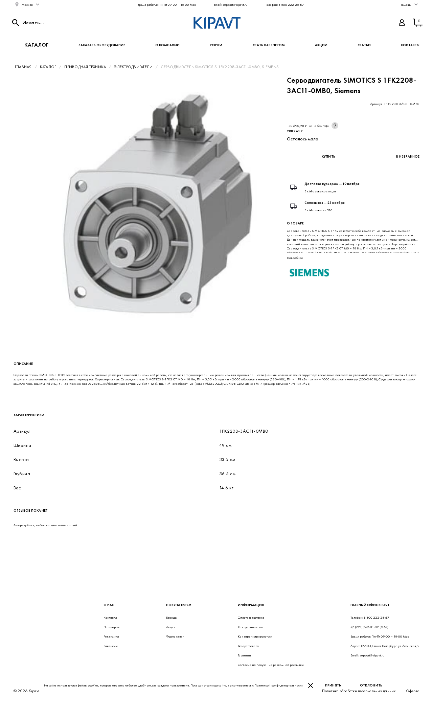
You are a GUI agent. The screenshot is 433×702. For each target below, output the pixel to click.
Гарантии (244, 655)
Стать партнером (269, 45)
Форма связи (175, 636)
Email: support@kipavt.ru (230, 4)
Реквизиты (111, 636)
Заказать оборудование (101, 45)
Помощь (405, 4)
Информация (251, 605)
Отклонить (371, 685)
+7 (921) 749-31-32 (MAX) (369, 627)
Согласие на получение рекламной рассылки (271, 665)
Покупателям (178, 605)
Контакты (410, 45)
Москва (27, 4)
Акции (321, 45)
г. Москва (314, 191)
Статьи (364, 45)
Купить (329, 156)
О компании (167, 45)
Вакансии (111, 646)
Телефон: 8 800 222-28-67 (284, 4)
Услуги (216, 45)
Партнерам (111, 627)
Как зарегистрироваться (255, 636)
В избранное (407, 156)
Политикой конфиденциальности (278, 685)
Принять (333, 685)
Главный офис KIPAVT (369, 605)
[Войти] (402, 22)
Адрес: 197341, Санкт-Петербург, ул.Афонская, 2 (384, 646)
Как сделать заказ (250, 627)
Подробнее (295, 257)
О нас (109, 605)
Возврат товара (248, 646)
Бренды (171, 617)
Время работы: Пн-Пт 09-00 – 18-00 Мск (166, 4)
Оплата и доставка (251, 617)
